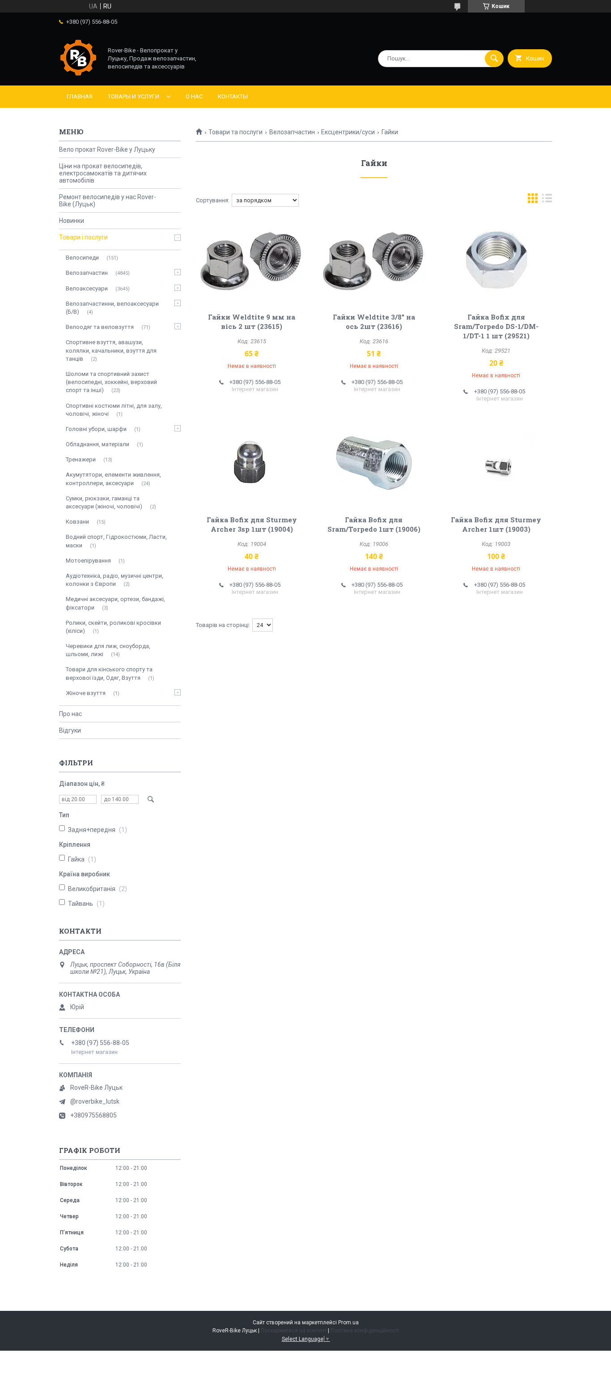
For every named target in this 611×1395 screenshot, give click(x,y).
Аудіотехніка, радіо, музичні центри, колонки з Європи (114, 579)
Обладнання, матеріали (97, 444)
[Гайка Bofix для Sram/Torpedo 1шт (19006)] (374, 463)
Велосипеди (82, 257)
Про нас (70, 713)
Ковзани (77, 521)
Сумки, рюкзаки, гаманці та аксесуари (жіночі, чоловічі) (104, 502)
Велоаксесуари (87, 288)
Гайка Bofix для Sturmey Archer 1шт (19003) (496, 524)
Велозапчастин (292, 132)
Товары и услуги (133, 96)
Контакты (233, 96)
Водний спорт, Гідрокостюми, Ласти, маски (116, 540)
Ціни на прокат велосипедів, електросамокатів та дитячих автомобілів (103, 173)
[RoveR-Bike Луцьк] (78, 74)
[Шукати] (494, 58)
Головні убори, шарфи (96, 429)
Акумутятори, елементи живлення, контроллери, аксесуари (113, 478)
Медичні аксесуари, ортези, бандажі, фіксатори (115, 603)
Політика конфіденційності (365, 1330)
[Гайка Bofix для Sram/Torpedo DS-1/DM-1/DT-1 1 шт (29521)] (496, 260)
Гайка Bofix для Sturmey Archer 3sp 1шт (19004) (252, 524)
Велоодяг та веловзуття (100, 327)
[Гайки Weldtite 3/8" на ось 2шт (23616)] (374, 260)
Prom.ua (348, 1322)
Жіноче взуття (86, 693)
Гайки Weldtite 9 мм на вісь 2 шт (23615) (251, 321)
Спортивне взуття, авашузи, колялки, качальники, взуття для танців (111, 350)
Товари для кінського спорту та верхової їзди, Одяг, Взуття (109, 673)
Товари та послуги (235, 132)
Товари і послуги (83, 237)
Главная (80, 96)
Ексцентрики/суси (348, 132)
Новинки (71, 220)
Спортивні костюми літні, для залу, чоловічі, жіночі (114, 409)
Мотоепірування (88, 560)
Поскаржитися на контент (294, 1330)
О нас (194, 96)
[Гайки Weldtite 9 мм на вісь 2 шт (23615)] (251, 260)
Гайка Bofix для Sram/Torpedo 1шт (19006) (373, 524)
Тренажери (81, 459)
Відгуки (70, 730)
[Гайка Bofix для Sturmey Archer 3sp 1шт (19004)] (251, 463)
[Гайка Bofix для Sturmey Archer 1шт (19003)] (496, 463)
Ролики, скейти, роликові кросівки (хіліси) (113, 626)
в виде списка (547, 200)
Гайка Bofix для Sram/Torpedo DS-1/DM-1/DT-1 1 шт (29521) (496, 326)
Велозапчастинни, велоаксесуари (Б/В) (112, 307)
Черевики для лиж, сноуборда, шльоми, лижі (108, 650)
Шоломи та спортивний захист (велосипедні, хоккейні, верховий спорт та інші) (111, 382)
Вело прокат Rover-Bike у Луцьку (107, 149)
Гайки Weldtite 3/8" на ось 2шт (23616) (374, 321)
